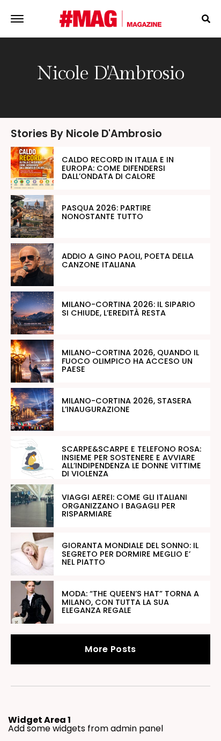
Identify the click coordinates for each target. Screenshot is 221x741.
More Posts (110, 649)
